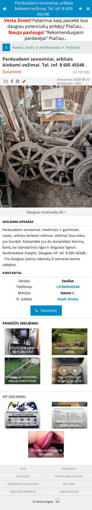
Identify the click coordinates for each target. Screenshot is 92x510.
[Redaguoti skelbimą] (24, 81)
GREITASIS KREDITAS (23, 491)
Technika (72, 47)
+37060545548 (67, 286)
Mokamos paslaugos (23, 484)
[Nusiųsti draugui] (5, 81)
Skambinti (48, 310)
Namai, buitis (24, 47)
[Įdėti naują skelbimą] (80, 8)
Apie (23, 469)
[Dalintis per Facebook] (11, 81)
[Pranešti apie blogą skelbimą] (17, 81)
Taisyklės (22, 476)
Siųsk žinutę (67, 299)
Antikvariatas (50, 47)
